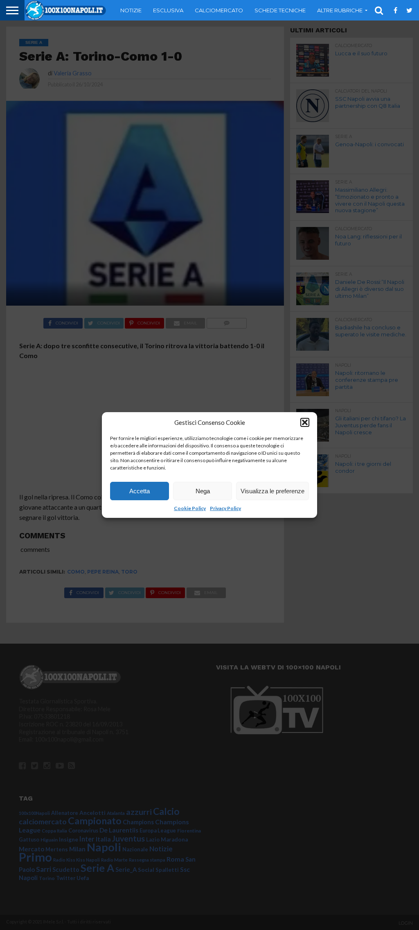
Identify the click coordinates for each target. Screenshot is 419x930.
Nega (203, 491)
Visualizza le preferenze (272, 491)
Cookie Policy (190, 508)
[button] (305, 422)
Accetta (139, 491)
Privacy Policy (225, 508)
